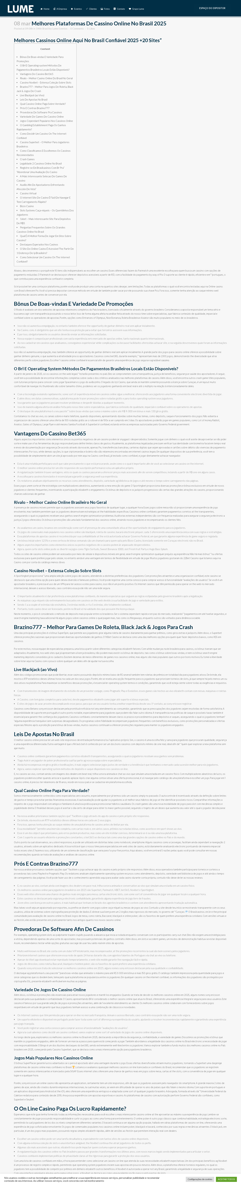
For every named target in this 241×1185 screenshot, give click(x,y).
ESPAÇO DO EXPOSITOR (212, 8)
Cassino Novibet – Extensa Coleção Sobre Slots (45, 82)
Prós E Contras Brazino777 (35, 108)
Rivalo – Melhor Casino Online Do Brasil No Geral (46, 78)
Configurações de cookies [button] (200, 1179)
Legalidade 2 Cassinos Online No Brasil (41, 163)
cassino (165, 360)
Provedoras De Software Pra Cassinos (41, 112)
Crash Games (27, 159)
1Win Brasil (42, 28)
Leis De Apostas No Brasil (33, 99)
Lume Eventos (60, 28)
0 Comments (77, 28)
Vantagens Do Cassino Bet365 (36, 73)
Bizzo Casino (27, 206)
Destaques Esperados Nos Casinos (39, 244)
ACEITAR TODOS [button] (226, 1179)
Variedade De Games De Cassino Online (42, 116)
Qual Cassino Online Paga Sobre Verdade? (43, 103)
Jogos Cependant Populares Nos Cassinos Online (46, 120)
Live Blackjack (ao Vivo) (32, 95)
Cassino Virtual (28, 193)
